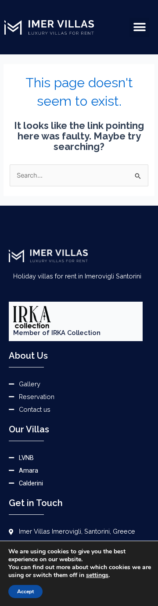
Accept (25, 591)
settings (97, 575)
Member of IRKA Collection (57, 332)
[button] (139, 27)
